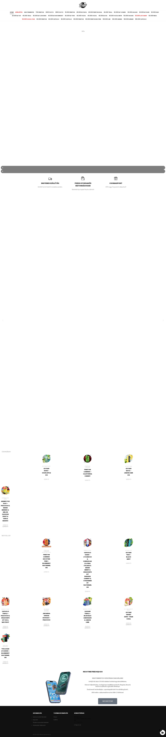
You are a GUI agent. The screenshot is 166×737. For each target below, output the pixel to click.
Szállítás (56, 719)
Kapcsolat (35, 719)
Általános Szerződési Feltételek (41, 722)
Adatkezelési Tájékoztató (39, 725)
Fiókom (55, 717)
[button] (83, 167)
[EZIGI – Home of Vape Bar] (83, 5)
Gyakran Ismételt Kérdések (39, 717)
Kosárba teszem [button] (46, 465)
